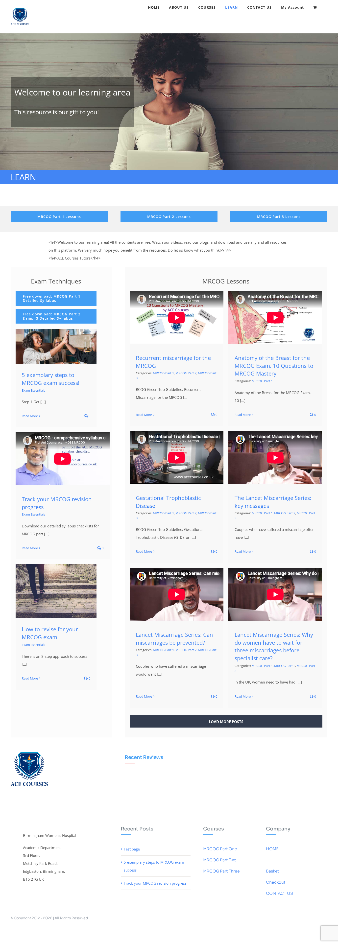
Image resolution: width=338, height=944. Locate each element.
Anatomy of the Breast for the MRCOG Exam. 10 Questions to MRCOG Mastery (274, 365)
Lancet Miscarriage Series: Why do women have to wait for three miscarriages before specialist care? (274, 646)
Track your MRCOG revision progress (155, 883)
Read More (30, 416)
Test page (132, 849)
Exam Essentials (33, 390)
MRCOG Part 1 (163, 373)
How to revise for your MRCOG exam (50, 633)
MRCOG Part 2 (185, 373)
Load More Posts (226, 721)
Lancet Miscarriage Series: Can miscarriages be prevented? (174, 638)
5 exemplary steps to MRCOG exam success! (50, 378)
